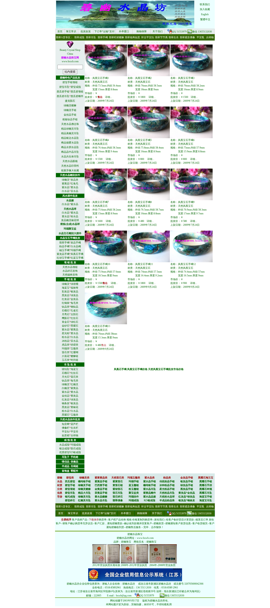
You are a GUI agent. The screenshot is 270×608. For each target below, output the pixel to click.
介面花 (65, 356)
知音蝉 (65, 424)
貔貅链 (74, 356)
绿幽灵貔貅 (70, 105)
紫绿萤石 (118, 489)
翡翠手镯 (64, 242)
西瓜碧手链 (63, 91)
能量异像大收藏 (70, 170)
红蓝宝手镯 (77, 257)
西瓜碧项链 (77, 91)
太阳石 (74, 314)
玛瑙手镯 (76, 250)
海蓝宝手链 (205, 496)
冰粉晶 (65, 340)
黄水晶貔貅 (101, 496)
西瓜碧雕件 (77, 96)
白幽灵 (65, 388)
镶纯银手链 (84, 481)
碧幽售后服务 (133, 527)
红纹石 (74, 318)
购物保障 (141, 31)
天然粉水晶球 (167, 496)
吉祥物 (74, 435)
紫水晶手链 (149, 481)
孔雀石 (74, 310)
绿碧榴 (74, 283)
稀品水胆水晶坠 (70, 147)
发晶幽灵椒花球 (70, 220)
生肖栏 (74, 427)
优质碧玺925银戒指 (70, 452)
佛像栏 (65, 427)
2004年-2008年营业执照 (162, 565)
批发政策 (86, 31)
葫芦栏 (74, 424)
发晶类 (74, 179)
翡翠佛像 (118, 500)
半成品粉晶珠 (167, 500)
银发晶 (74, 291)
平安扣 (65, 431)
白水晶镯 (76, 246)
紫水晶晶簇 (149, 496)
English (205, 14)
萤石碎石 (118, 496)
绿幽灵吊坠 (84, 496)
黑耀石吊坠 (205, 492)
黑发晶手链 (186, 489)
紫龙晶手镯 (63, 254)
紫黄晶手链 (101, 481)
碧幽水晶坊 (123, 537)
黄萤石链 (118, 485)
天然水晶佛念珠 (70, 124)
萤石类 (65, 352)
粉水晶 (74, 216)
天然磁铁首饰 (70, 274)
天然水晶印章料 (70, 165)
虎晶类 (65, 344)
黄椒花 (74, 407)
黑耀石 (74, 325)
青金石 (65, 321)
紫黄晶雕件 (149, 492)
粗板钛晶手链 (70, 119)
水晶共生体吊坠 (70, 156)
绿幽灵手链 (70, 110)
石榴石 (65, 310)
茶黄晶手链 (101, 492)
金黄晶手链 (101, 489)
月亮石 (65, 314)
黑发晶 (65, 295)
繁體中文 (205, 19)
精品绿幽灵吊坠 (70, 128)
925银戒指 (149, 500)
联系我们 (205, 4)
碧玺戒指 (76, 86)
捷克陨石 (70, 100)
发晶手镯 (76, 242)
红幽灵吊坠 (84, 500)
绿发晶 (74, 295)
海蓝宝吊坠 (205, 500)
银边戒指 (64, 448)
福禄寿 (74, 287)
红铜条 (65, 302)
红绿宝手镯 (63, 257)
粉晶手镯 (64, 246)
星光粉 (65, 333)
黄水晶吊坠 (101, 500)
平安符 (74, 431)
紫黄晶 (65, 183)
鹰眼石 (65, 318)
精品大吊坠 (84, 492)
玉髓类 (74, 348)
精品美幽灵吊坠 (70, 133)
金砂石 (65, 325)
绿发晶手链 (186, 485)
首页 (59, 31)
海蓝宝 (65, 287)
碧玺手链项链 (70, 82)
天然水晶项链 (70, 267)
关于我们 (158, 31)
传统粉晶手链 (167, 481)
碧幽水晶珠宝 (135, 534)
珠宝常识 (71, 31)
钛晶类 (65, 306)
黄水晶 (74, 187)
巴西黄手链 (101, 485)
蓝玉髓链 (134, 485)
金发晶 (74, 299)
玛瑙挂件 (134, 496)
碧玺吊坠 (64, 86)
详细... (108, 97)
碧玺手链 (70, 485)
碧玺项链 (70, 489)
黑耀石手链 (205, 481)
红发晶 (65, 299)
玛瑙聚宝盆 (70, 228)
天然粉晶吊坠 (167, 492)
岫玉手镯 (64, 250)
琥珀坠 (65, 369)
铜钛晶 (74, 306)
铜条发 (65, 403)
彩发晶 (65, 291)
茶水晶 (74, 191)
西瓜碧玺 (70, 481)
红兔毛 (74, 183)
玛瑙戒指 (76, 444)
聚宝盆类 (134, 492)
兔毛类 (74, 302)
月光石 (65, 376)
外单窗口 (124, 31)
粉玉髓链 (134, 489)
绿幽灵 (65, 179)
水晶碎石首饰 (70, 270)
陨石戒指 (76, 448)
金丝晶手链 (70, 114)
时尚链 (74, 359)
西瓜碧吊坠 (63, 96)
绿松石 (74, 321)
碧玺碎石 (70, 500)
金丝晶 (65, 395)
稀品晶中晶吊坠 (70, 151)
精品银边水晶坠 (70, 137)
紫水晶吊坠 (149, 489)
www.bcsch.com (70, 61)
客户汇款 (99, 523)
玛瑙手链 (134, 481)
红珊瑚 (74, 352)
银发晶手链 (186, 481)
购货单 (103, 519)
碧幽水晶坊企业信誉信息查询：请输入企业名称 (93, 583)
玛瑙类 (65, 348)
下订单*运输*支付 (104, 31)
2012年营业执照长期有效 (106, 565)
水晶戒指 (64, 444)
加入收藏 (205, 9)
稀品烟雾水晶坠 (70, 142)
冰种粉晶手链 (167, 485)
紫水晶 (65, 187)
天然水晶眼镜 (70, 161)
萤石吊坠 (118, 492)
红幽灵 (74, 384)
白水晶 (65, 191)
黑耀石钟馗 (205, 489)
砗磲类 (74, 344)
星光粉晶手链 (167, 489)
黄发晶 (74, 395)
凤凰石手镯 (77, 254)
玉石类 (65, 359)
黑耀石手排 (205, 485)
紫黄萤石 (118, 481)
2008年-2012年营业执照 (134, 565)
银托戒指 (70, 496)
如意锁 (65, 435)
